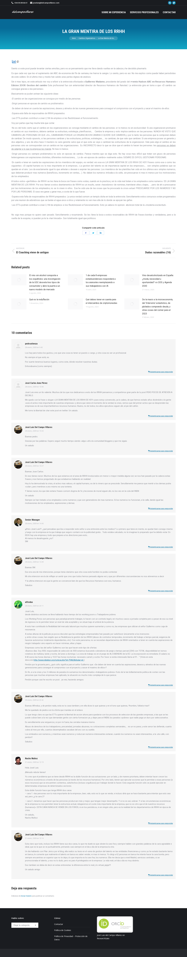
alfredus (29, 602)
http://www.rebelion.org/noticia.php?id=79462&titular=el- (59, 660)
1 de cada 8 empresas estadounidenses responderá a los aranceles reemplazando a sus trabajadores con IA (101, 280)
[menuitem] (114, 12)
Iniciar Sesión (26, 896)
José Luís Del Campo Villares (38, 427)
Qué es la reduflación (39, 299)
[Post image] (18, 279)
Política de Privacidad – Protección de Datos (70, 938)
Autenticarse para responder (161, 372)
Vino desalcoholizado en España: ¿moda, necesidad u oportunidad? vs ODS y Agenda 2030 (158, 280)
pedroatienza (31, 343)
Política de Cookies (62, 930)
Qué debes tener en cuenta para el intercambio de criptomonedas (101, 301)
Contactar (58, 924)
